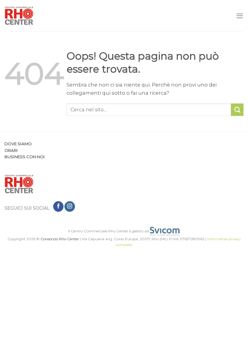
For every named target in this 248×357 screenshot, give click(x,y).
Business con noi (25, 156)
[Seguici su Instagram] (69, 206)
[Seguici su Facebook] (58, 206)
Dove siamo (18, 143)
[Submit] (237, 109)
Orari (11, 150)
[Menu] (239, 15)
